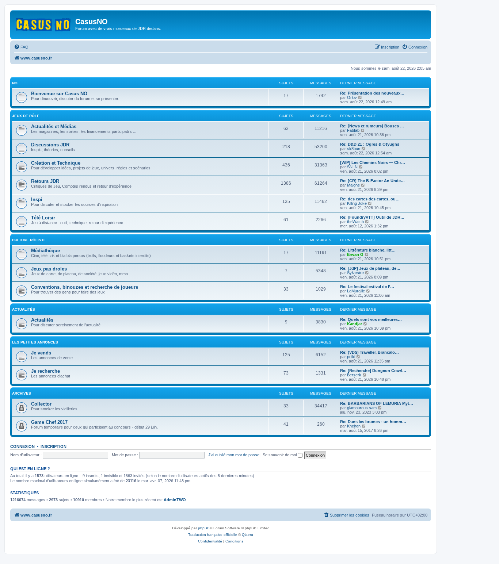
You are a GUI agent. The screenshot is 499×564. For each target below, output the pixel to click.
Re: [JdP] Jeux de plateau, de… (370, 268)
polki (351, 356)
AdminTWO (175, 500)
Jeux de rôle (25, 116)
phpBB (204, 528)
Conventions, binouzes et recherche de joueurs (84, 287)
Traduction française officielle (212, 535)
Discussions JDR (50, 144)
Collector (41, 404)
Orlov (352, 97)
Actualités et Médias (53, 126)
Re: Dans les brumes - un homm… (373, 421)
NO (15, 83)
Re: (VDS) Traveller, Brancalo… (369, 352)
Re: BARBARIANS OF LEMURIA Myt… (376, 403)
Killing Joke (357, 203)
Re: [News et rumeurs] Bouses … (372, 126)
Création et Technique (55, 163)
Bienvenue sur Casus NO (59, 93)
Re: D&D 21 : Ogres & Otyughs (369, 144)
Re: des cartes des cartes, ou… (370, 199)
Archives (21, 393)
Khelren (354, 426)
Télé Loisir (43, 217)
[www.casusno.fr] (43, 23)
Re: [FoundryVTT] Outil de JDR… (372, 217)
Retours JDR (45, 181)
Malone (353, 185)
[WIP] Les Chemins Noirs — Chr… (372, 162)
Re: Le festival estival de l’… (367, 286)
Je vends (41, 353)
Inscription (53, 446)
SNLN (352, 167)
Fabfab (353, 130)
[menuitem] (21, 47)
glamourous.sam (362, 408)
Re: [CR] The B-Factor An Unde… (372, 181)
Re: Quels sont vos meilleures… (371, 319)
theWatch (355, 221)
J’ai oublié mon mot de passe (233, 455)
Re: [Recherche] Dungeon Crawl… (373, 370)
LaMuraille (356, 291)
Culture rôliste (29, 240)
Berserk (354, 375)
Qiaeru (247, 535)
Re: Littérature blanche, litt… (368, 250)
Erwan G (355, 254)
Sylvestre (355, 273)
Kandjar (354, 324)
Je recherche (45, 371)
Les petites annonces (35, 342)
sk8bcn (353, 148)
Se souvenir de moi (280, 455)
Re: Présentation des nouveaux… (372, 93)
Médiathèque (45, 250)
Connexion (22, 446)
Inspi (36, 199)
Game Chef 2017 (49, 422)
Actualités (23, 309)
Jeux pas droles (49, 269)
